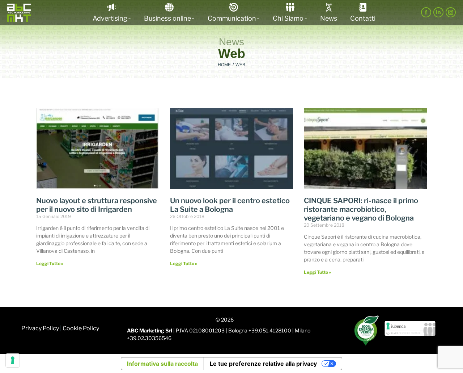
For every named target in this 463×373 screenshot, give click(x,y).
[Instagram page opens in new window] (451, 12)
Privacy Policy (40, 328)
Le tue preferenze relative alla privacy (263, 363)
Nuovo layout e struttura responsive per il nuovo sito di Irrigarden (96, 205)
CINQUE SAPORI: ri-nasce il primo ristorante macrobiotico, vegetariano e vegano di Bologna (361, 209)
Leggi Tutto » (49, 263)
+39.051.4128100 (270, 330)
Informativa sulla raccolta (162, 363)
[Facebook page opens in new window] (426, 12)
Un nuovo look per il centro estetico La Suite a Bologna (230, 205)
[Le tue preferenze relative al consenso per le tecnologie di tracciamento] (13, 360)
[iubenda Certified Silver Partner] (410, 330)
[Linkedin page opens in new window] (438, 12)
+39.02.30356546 (149, 338)
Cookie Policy (81, 328)
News (231, 41)
